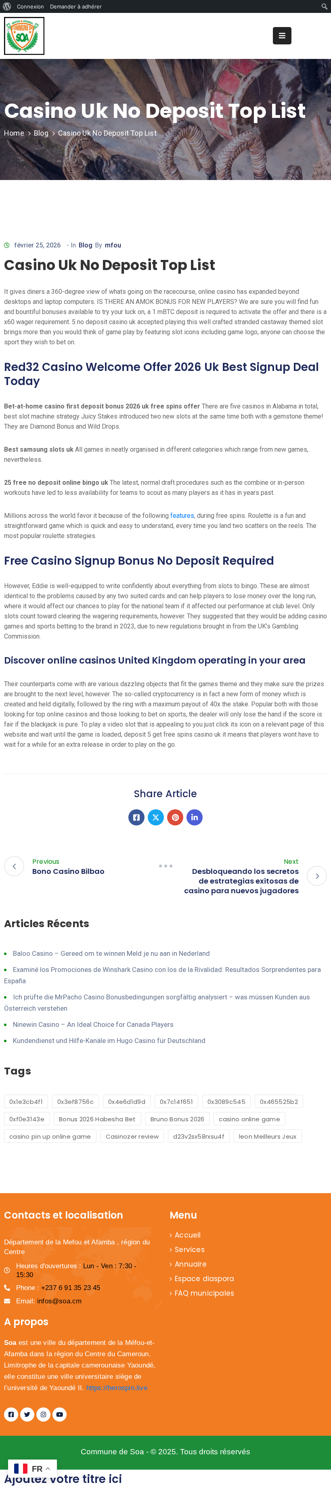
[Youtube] (59, 1414)
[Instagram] (43, 1414)
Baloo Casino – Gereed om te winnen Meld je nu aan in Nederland (111, 953)
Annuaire (191, 1264)
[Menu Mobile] (282, 35)
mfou (113, 245)
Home (14, 133)
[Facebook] (136, 817)
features (182, 515)
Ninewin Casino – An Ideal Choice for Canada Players (93, 1024)
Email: (49, 1301)
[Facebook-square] (11, 1414)
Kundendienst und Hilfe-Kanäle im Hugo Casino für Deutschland (109, 1041)
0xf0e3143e (26, 1119)
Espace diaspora (204, 1279)
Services (190, 1249)
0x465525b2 (279, 1101)
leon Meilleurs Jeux (268, 1136)
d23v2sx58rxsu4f (198, 1136)
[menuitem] (7, 6)
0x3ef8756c (75, 1101)
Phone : (58, 1288)
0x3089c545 (226, 1101)
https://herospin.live (116, 1388)
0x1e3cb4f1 (26, 1101)
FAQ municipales (204, 1293)
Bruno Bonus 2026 (178, 1119)
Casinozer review (132, 1136)
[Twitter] (156, 817)
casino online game (249, 1119)
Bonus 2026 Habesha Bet (97, 1119)
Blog (41, 133)
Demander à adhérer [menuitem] (76, 6)
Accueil (188, 1235)
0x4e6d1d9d (126, 1101)
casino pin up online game (50, 1136)
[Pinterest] (175, 817)
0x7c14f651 (176, 1101)
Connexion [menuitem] (30, 6)
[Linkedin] (194, 817)
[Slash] (165, 866)
